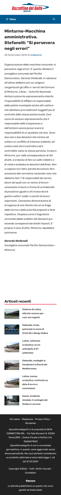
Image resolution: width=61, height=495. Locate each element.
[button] (54, 19)
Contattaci (30, 472)
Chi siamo (15, 419)
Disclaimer (30, 423)
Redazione (27, 419)
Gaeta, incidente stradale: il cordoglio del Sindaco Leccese (35, 400)
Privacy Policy (42, 419)
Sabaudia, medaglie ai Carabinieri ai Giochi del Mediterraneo (34, 364)
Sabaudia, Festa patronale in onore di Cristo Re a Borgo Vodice (35, 329)
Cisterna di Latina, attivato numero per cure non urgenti (33, 313)
